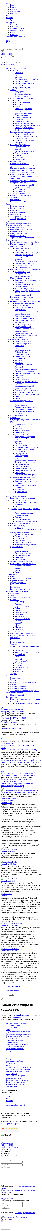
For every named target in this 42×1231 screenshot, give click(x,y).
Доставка (14, 24)
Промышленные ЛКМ (14, 1025)
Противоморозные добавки (26, 521)
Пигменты (19, 517)
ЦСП (17, 507)
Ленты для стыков (23, 536)
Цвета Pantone (6, 803)
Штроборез (20, 473)
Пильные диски (21, 331)
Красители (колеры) (23, 81)
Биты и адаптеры (22, 305)
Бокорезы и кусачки (23, 344)
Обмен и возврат (17, 30)
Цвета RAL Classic (8, 851)
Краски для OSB (22, 147)
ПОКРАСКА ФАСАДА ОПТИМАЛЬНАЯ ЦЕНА (21, 750)
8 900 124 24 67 (7, 54)
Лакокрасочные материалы (16, 1023)
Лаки (17, 107)
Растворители (21, 191)
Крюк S (18, 659)
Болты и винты (22, 606)
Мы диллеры (15, 11)
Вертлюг (19, 650)
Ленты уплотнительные (25, 534)
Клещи (18, 361)
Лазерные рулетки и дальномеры (23, 249)
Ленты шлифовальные (24, 325)
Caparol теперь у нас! (9, 722)
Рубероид (19, 528)
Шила (17, 396)
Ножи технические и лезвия (27, 373)
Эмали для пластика (23, 113)
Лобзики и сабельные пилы (26, 447)
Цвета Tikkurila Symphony (11, 925)
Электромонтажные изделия (27, 703)
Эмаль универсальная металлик (28, 126)
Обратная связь (7, 1143)
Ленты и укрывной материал (17, 1036)
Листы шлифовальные (24, 341)
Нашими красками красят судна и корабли (18, 775)
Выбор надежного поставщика (13, 712)
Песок (18, 570)
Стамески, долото (23, 388)
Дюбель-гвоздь (21, 612)
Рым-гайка (19, 665)
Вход (8, 41)
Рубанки (19, 384)
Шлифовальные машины (25, 471)
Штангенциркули (22, 267)
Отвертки (19, 377)
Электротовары (12, 1051)
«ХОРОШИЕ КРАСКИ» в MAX (13, 718)
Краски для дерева (23, 88)
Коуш (17, 657)
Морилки (19, 157)
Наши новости (7, 707)
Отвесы (18, 259)
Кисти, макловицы (23, 295)
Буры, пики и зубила (24, 308)
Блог (12, 5)
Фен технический (22, 466)
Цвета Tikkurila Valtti (9, 951)
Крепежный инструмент (25, 365)
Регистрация (11, 43)
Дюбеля (19, 614)
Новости (13, 9)
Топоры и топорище (24, 392)
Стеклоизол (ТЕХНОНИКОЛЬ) (28, 530)
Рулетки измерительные (25, 263)
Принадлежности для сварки (27, 407)
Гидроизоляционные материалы (18, 1032)
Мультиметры (21, 492)
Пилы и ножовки (22, 380)
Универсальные (21, 96)
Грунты (19, 100)
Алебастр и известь (23, 566)
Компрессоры (21, 274)
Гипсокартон (21, 500)
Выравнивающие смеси (25, 549)
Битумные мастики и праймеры (18, 1034)
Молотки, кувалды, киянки (26, 369)
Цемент (18, 572)
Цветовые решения (18, 20)
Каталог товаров (7, 64)
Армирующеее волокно (25, 513)
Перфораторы (21, 454)
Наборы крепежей (22, 619)
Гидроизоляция (21, 515)
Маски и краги (21, 405)
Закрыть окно (6, 1192)
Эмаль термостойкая (23, 121)
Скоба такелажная (22, 667)
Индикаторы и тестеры (24, 479)
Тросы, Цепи (20, 672)
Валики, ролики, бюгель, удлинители (25, 285)
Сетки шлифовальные (24, 386)
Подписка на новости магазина (13, 728)
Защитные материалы (24, 151)
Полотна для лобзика (24, 333)
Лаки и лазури (21, 153)
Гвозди (18, 610)
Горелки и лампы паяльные (26, 403)
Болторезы (19, 346)
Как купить (14, 26)
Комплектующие (22, 272)
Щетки (18, 399)
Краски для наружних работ (27, 79)
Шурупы (19, 629)
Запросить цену (21, 1217)
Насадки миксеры (23, 327)
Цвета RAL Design (8, 864)
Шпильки (19, 627)
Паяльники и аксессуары (25, 494)
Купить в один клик (27, 1190)
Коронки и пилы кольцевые (27, 312)
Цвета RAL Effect (8, 881)
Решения (9, 18)
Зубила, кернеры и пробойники (22, 357)
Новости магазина (10, 739)
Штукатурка (20, 559)
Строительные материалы (16, 1040)
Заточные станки (22, 443)
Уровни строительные (24, 265)
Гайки (18, 608)
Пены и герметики (13, 1028)
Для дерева (20, 92)
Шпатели (20, 432)
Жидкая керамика (22, 102)
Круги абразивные (23, 314)
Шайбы (19, 625)
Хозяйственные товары (15, 1049)
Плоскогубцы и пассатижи (26, 382)
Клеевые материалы (24, 555)
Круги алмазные (22, 316)
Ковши (18, 426)
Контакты (14, 13)
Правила (19, 428)
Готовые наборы (7, 743)
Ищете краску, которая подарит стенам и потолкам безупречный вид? (17, 785)
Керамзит (19, 568)
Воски (18, 149)
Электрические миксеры (25, 475)
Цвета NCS (5, 896)
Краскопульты (21, 445)
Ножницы (20, 375)
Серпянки (19, 538)
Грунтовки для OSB (23, 134)
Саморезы (20, 621)
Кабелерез (19, 490)
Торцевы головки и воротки (27, 394)
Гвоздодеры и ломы (23, 350)
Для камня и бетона (23, 94)
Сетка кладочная (22, 540)
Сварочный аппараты (24, 409)
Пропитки (20, 159)
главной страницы (21, 1015)
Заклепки (19, 617)
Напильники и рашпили (25, 371)
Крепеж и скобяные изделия (17, 1044)
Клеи (8, 1030)
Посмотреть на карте (9, 1124)
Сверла (19, 337)
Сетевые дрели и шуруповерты (21, 457)
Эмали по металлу (22, 115)
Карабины (20, 655)
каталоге (17, 1017)
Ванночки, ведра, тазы (25, 289)
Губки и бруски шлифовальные (22, 353)
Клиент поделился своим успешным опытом (19, 792)
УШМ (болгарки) (22, 464)
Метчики (19, 367)
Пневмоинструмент (23, 276)
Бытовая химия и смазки (15, 1047)
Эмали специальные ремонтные (23, 118)
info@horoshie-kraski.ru (10, 1147)
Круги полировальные (24, 318)
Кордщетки (20, 310)
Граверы (18, 441)
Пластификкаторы (22, 519)
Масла (18, 155)
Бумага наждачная (23, 348)
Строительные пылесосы (25, 460)
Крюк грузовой (21, 661)
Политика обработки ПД (15, 37)
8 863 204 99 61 (7, 1145)
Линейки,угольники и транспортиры (24, 256)
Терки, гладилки (22, 430)
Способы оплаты (17, 28)
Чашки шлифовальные (24, 303)
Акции (8, 16)
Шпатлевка (20, 557)
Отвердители (21, 189)
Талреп (18, 669)
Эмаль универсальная (24, 123)
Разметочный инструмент (26, 261)
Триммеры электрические (25, 462)
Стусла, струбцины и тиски (27, 390)
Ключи (19, 363)
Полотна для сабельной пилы (27, 335)
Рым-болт (19, 663)
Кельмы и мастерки (23, 424)
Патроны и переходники (25, 329)
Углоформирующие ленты (26, 545)
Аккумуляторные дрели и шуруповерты (25, 438)
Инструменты (11, 1038)
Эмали (19, 73)
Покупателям (11, 22)
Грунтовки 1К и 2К (23, 187)
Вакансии (14, 7)
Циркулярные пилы (23, 468)
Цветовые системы (8, 798)
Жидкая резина (21, 104)
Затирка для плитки (23, 553)
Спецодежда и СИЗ (13, 1042)
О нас (8, 3)
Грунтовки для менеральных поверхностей (26, 137)
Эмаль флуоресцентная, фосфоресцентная (24, 129)
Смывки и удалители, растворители (23, 110)
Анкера (19, 604)
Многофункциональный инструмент (24, 450)
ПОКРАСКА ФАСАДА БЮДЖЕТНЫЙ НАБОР (20, 762)
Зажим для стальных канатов (27, 653)
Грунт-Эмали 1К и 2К (24, 185)
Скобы (18, 623)
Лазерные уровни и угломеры (27, 253)
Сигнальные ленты (23, 542)
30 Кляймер (20, 602)
